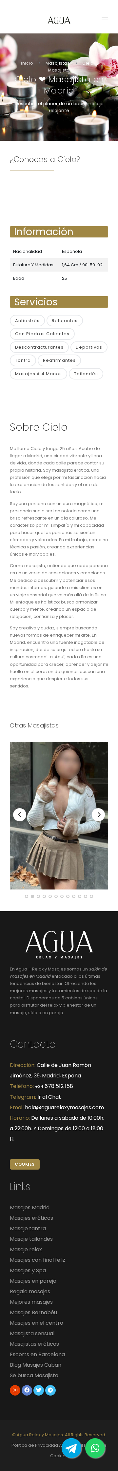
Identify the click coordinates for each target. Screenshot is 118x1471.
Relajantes (65, 320)
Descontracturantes (39, 347)
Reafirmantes (59, 360)
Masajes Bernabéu (33, 1312)
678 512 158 (54, 1086)
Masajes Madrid (29, 1207)
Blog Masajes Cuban (35, 1365)
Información (43, 232)
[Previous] (19, 814)
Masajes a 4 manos (38, 374)
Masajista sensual (32, 1333)
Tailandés (86, 374)
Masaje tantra (28, 1228)
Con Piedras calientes (42, 334)
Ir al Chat (49, 1097)
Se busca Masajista (34, 1375)
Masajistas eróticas (34, 1344)
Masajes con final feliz (37, 1260)
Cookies (25, 1164)
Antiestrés (27, 320)
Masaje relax (26, 1249)
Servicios (36, 302)
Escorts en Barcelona (37, 1354)
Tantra (23, 360)
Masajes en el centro (36, 1323)
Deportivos (89, 347)
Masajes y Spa (28, 1270)
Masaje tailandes (31, 1239)
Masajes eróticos (31, 1218)
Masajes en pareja (33, 1281)
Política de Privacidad (34, 1445)
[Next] (98, 814)
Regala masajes (30, 1291)
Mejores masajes (31, 1302)
